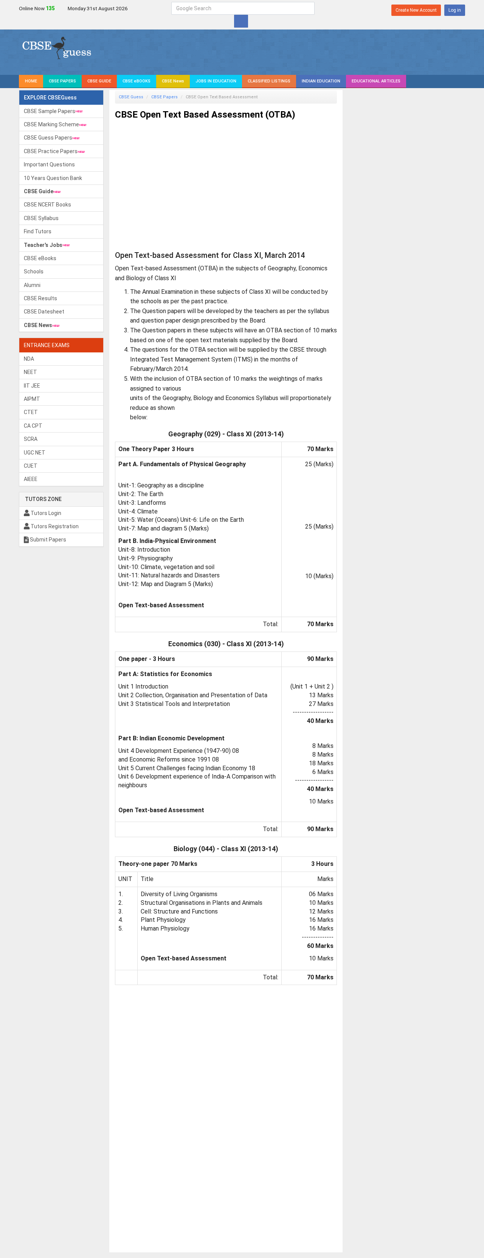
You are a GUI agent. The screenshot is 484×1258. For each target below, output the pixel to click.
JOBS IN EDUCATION (215, 81)
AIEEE (30, 479)
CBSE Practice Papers (51, 151)
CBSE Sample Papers (49, 111)
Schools (33, 271)
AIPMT (32, 399)
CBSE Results (40, 298)
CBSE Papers (164, 97)
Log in (454, 10)
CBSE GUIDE (99, 81)
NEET (30, 372)
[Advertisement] (226, 178)
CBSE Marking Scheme (51, 124)
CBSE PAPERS (62, 81)
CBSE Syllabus (41, 218)
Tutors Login (45, 513)
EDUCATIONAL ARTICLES (376, 81)
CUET (30, 466)
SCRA (30, 439)
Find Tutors (37, 231)
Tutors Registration (54, 526)
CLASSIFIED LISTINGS (269, 81)
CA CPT (33, 426)
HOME (31, 81)
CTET (31, 412)
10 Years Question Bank (53, 178)
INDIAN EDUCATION (321, 81)
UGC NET (34, 453)
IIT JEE (32, 386)
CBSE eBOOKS (136, 81)
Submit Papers (47, 540)
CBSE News (173, 81)
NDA (29, 359)
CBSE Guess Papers (48, 138)
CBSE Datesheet (44, 312)
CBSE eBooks (40, 258)
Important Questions (49, 164)
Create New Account (416, 10)
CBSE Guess (131, 97)
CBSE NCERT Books (47, 205)
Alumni (32, 285)
